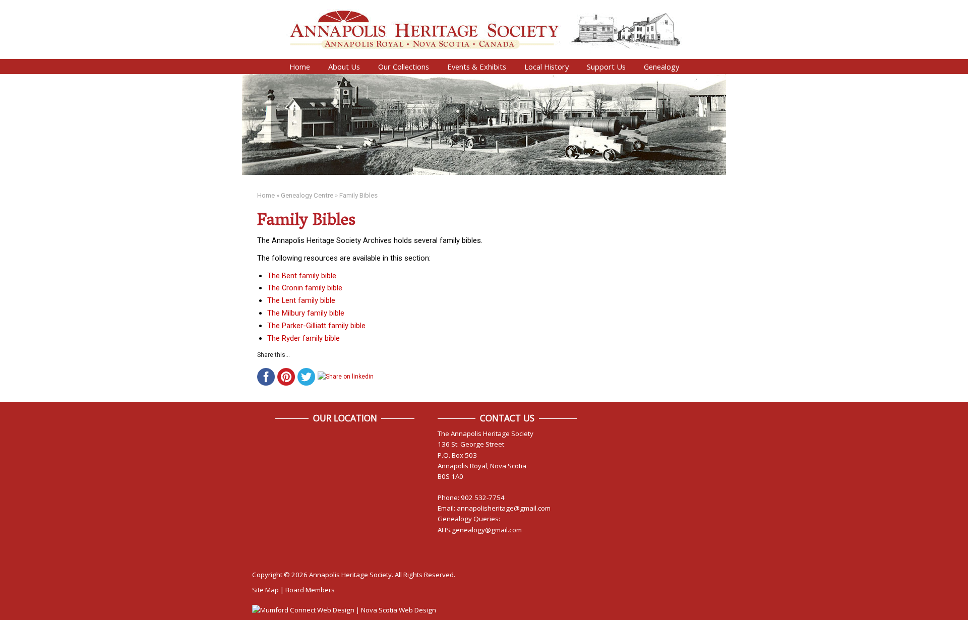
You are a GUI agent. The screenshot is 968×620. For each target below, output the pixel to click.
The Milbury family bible (305, 313)
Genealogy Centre (307, 195)
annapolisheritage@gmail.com (504, 508)
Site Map (265, 589)
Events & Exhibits (476, 66)
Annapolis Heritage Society (350, 574)
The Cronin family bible (304, 287)
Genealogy (661, 66)
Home (299, 66)
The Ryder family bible (303, 338)
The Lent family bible (301, 300)
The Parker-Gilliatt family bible (316, 325)
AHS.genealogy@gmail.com (480, 529)
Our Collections (403, 66)
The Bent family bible (301, 275)
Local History (546, 66)
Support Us (606, 66)
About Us (344, 66)
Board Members (310, 589)
